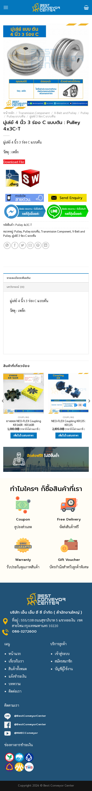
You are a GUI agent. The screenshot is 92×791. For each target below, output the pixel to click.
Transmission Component (34, 113)
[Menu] (5, 7)
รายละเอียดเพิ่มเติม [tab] (18, 278)
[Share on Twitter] (22, 245)
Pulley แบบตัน (16, 116)
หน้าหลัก (8, 113)
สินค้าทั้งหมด (18, 669)
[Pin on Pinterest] (38, 245)
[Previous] (3, 409)
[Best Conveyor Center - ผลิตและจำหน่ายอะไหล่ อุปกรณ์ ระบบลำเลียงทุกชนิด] (46, 7)
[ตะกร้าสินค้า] (86, 7)
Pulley (85, 113)
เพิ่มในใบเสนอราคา (23, 435)
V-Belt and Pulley (65, 113)
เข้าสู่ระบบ (62, 653)
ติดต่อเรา (15, 691)
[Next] (89, 409)
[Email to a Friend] (30, 245)
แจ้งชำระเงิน (18, 676)
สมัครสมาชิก (63, 661)
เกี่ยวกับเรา (16, 661)
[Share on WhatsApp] (7, 245)
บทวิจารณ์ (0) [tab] (15, 287)
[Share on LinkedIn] (45, 245)
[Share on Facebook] (14, 245)
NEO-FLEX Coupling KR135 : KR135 (68, 423)
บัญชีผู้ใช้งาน (64, 669)
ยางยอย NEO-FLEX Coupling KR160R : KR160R (23, 423)
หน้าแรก (15, 653)
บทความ (15, 683)
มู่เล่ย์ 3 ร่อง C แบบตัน (42, 116)
